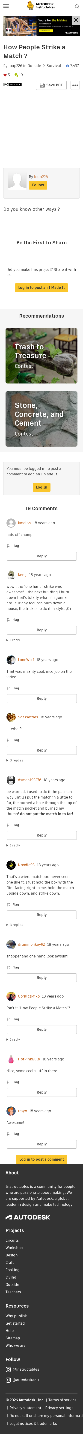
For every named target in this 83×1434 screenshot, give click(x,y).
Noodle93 (26, 865)
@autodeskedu (25, 1380)
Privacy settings (59, 1408)
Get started (15, 1323)
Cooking (13, 1270)
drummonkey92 (31, 944)
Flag (15, 546)
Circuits (12, 1240)
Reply (42, 556)
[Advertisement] (41, 26)
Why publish (16, 1316)
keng (22, 575)
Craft (10, 1262)
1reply (15, 640)
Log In (41, 487)
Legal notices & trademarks (33, 1423)
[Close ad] (76, 20)
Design (12, 1255)
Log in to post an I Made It (41, 287)
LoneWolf (26, 660)
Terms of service (62, 1400)
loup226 (15, 66)
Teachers (13, 1292)
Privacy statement (25, 1408)
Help (10, 1330)
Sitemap (13, 1338)
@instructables (25, 1369)
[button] (6, 6)
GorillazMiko (29, 996)
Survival (54, 66)
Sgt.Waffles (28, 717)
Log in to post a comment (41, 1159)
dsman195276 (29, 780)
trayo (22, 1111)
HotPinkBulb (29, 1059)
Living (11, 1277)
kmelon (24, 523)
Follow (38, 185)
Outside (34, 66)
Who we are (16, 1345)
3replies (16, 760)
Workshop (14, 1247)
